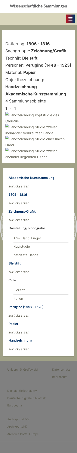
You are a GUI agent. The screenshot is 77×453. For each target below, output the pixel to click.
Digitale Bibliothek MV (22, 390)
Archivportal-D (17, 426)
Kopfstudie (21, 246)
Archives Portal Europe (23, 434)
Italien (18, 299)
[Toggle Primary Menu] (70, 19)
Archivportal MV (18, 419)
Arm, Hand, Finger (27, 238)
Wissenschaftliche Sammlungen (38, 6)
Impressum (59, 376)
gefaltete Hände (25, 255)
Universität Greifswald (22, 369)
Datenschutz (61, 369)
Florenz (19, 290)
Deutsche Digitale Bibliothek (26, 398)
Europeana (14, 405)
